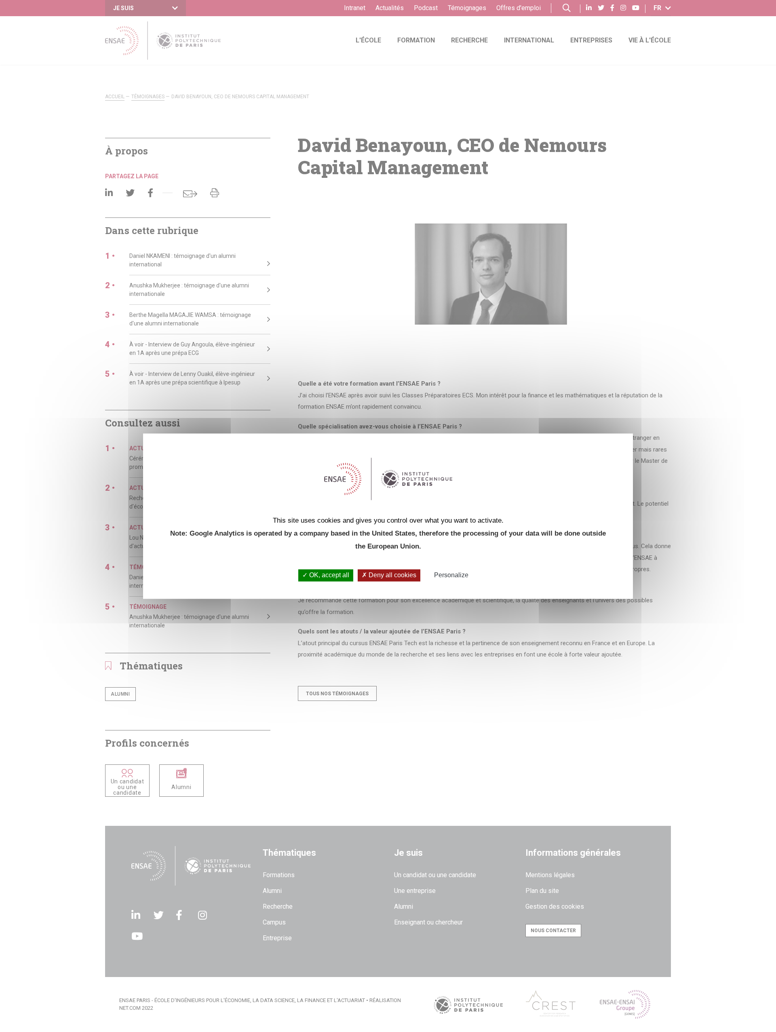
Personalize (451, 575)
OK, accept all (328, 575)
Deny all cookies (391, 575)
